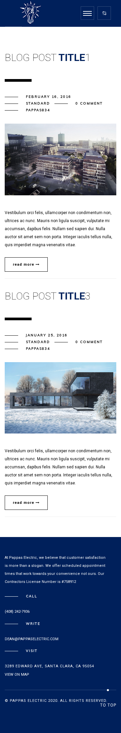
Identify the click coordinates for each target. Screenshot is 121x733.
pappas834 (38, 110)
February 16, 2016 (48, 96)
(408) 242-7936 (17, 611)
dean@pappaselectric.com (31, 639)
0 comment (89, 103)
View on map (17, 674)
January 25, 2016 (47, 335)
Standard (38, 103)
